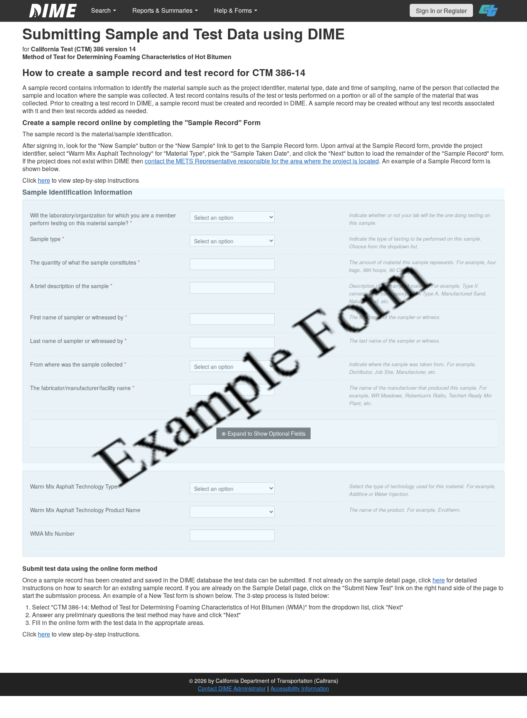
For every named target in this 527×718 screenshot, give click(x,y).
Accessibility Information (299, 688)
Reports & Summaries (163, 10)
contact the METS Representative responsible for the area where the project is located (262, 160)
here (44, 180)
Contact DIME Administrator (232, 688)
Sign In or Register (441, 10)
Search (101, 10)
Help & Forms (233, 10)
